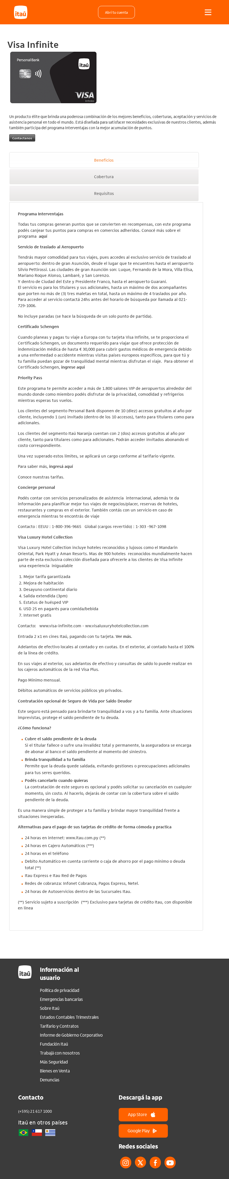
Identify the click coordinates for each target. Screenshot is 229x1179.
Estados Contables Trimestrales (69, 1017)
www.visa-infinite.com (60, 625)
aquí (43, 236)
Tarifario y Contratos (59, 1026)
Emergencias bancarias (61, 999)
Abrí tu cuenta (116, 12)
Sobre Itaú (49, 1008)
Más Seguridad (54, 1062)
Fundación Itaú (54, 1044)
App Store (137, 1114)
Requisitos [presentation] (104, 193)
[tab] (104, 160)
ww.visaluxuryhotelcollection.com (117, 625)
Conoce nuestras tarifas (40, 477)
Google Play (139, 1130)
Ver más (123, 636)
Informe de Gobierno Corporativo (71, 1035)
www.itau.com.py (82, 837)
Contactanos (22, 138)
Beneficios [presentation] (104, 160)
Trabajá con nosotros (60, 1053)
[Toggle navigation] (208, 12)
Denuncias (49, 1079)
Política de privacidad (59, 990)
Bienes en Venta (55, 1071)
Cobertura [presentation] (104, 176)
